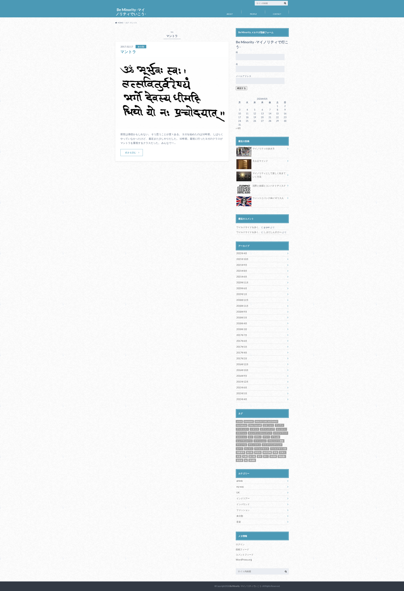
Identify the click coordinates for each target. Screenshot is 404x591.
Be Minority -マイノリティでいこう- (131, 12)
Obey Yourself (255, 425)
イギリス (254, 429)
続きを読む (130, 152)
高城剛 (252, 460)
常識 (275, 452)
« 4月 (238, 128)
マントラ (128, 51)
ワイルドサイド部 (278, 448)
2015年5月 (241, 393)
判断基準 (240, 452)
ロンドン (248, 448)
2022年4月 (241, 253)
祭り (266, 456)
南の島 (249, 452)
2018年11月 (242, 306)
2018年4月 (241, 323)
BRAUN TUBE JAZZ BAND (266, 421)
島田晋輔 (267, 452)
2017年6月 (241, 341)
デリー (266, 437)
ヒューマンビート (244, 441)
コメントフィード (244, 554)
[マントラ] (172, 126)
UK (238, 492)
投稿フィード (242, 549)
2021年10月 (242, 259)
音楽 (238, 521)
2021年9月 (241, 265)
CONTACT (277, 14)
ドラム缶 (275, 437)
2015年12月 (242, 381)
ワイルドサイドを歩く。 (248, 227)
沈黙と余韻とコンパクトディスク (269, 185)
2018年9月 (241, 311)
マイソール (241, 444)
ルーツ (239, 448)
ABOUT (230, 14)
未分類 (239, 516)
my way (240, 486)
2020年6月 (241, 288)
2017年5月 (241, 346)
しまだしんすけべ (273, 232)
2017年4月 (241, 352)
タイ (250, 437)
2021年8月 (241, 270)
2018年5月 (241, 317)
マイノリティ (254, 444)
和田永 (258, 452)
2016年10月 (242, 370)
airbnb (239, 421)
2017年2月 (241, 358)
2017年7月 (241, 335)
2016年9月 (241, 375)
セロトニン (241, 437)
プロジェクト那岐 (275, 441)
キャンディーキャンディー (260, 433)
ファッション (260, 441)
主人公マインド (260, 161)
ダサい (258, 437)
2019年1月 (241, 294)
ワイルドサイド (261, 448)
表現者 (239, 460)
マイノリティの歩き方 (263, 148)
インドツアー (243, 498)
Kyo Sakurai (242, 425)
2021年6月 (241, 276)
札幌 (245, 456)
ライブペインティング (272, 444)
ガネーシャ (241, 433)
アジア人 (279, 425)
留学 (259, 456)
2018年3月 (241, 329)
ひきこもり (268, 425)
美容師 (273, 456)
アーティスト (242, 429)
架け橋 (252, 456)
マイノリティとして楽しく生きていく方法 (269, 175)
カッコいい (281, 429)
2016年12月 (242, 364)
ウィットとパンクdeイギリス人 (268, 198)
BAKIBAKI (248, 421)
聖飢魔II (282, 456)
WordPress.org (244, 559)
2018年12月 (242, 300)
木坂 (239, 456)
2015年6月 (241, 387)
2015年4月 (241, 399)
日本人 (282, 452)
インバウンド (243, 504)
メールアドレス (243, 76)
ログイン (240, 544)
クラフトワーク (280, 433)
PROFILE (253, 14)
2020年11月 (242, 282)
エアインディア (267, 429)
